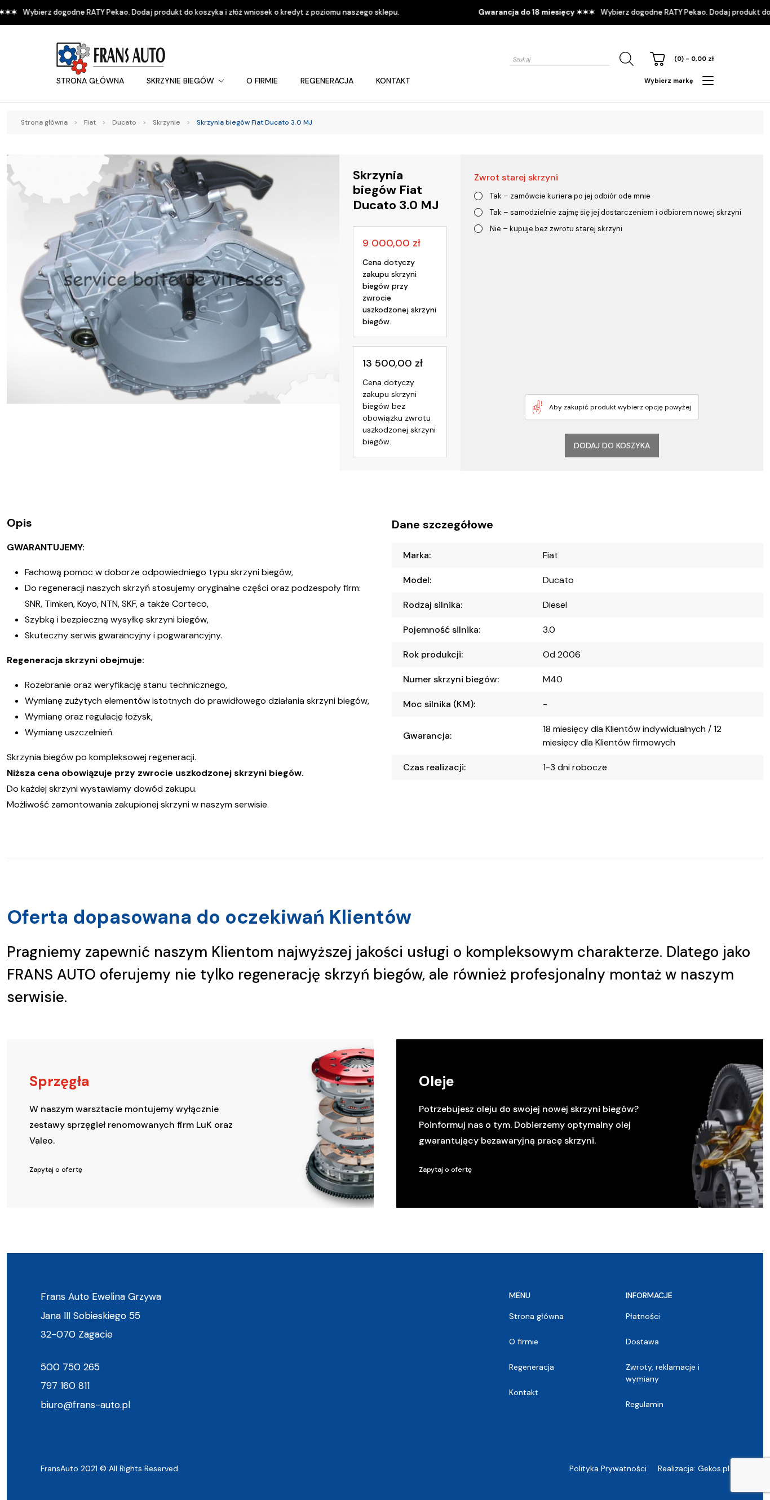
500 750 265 (70, 1367)
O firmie (262, 81)
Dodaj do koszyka (612, 445)
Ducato (124, 122)
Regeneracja (326, 81)
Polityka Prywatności (608, 1468)
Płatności (643, 1316)
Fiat (90, 122)
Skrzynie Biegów (180, 81)
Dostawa (642, 1341)
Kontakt (393, 81)
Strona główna (90, 81)
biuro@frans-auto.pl (85, 1404)
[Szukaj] (624, 59)
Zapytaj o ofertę (55, 1169)
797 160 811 (65, 1385)
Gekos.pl (713, 1468)
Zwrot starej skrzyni (516, 177)
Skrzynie (166, 122)
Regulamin (644, 1404)
